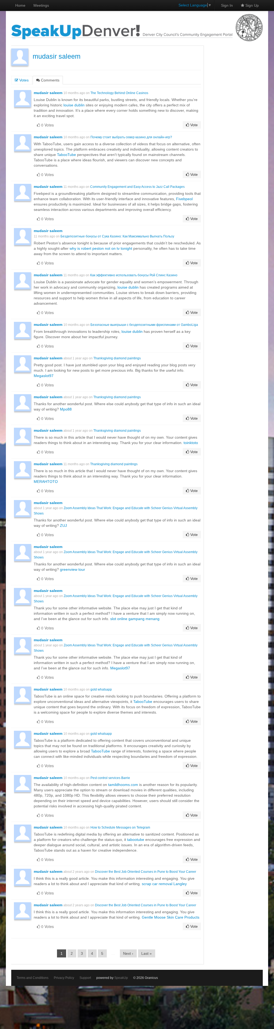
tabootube (135, 839)
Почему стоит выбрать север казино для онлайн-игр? (131, 137)
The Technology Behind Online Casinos (119, 93)
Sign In (227, 5)
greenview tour (72, 569)
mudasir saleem (57, 56)
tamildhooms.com (123, 784)
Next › (128, 953)
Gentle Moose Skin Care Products (170, 917)
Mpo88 (66, 409)
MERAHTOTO (46, 481)
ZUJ (63, 525)
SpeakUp (121, 978)
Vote (193, 125)
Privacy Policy (64, 978)
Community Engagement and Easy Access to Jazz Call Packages (137, 187)
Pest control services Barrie (110, 778)
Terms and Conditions (32, 978)
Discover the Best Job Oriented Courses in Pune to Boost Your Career (145, 872)
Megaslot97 (44, 376)
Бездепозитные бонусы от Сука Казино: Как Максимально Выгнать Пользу (117, 236)
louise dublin (74, 105)
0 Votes (47, 125)
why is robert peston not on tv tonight (101, 248)
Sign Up (251, 5)
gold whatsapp (101, 689)
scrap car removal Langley (164, 884)
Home (20, 5)
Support (85, 978)
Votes (23, 80)
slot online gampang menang (134, 619)
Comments (49, 80)
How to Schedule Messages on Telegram (120, 827)
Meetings (41, 5)
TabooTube (66, 154)
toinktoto (191, 443)
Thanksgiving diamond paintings (117, 358)
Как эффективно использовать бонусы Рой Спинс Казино (133, 275)
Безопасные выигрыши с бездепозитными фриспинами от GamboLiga (144, 325)
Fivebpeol (184, 199)
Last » (146, 953)
